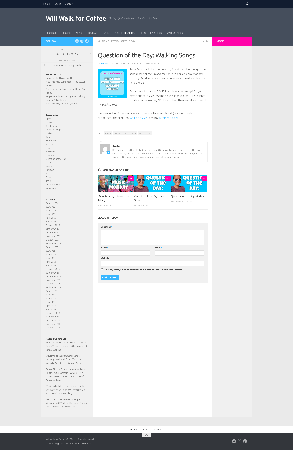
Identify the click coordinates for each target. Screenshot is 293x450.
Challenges (52, 32)
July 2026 (50, 206)
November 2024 (54, 280)
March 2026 (51, 221)
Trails (48, 181)
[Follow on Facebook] (77, 41)
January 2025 (52, 272)
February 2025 (53, 269)
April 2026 (51, 217)
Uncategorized (53, 184)
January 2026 (52, 228)
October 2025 (53, 239)
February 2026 (53, 225)
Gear (48, 137)
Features (66, 32)
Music (79, 32)
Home (46, 3)
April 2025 (51, 261)
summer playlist (168, 117)
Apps (48, 118)
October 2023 (53, 327)
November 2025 (54, 236)
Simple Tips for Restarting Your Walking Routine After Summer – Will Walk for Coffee (65, 373)
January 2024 (52, 316)
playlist (108, 133)
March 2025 (51, 265)
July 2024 (50, 294)
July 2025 (50, 250)
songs (134, 133)
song (127, 133)
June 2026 (51, 210)
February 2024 (53, 313)
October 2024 (53, 283)
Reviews (92, 32)
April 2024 (51, 305)
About (57, 3)
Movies (49, 144)
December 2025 (53, 232)
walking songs (145, 133)
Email (158, 247)
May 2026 (50, 214)
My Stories (156, 32)
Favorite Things (174, 32)
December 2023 (53, 320)
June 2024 (51, 298)
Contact (69, 3)
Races (143, 32)
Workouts (51, 188)
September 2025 (54, 243)
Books (49, 122)
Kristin (104, 63)
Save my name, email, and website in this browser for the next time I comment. (144, 269)
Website (105, 258)
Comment (106, 227)
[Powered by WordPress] (58, 444)
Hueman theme (84, 444)
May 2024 (50, 302)
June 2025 (51, 254)
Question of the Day (124, 32)
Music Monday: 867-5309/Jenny (61, 103)
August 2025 (52, 247)
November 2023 (54, 324)
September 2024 (54, 287)
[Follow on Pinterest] (87, 41)
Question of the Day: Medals (187, 196)
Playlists (50, 155)
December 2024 (53, 276)
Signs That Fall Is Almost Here (60, 78)
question (118, 133)
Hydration (51, 140)
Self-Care (50, 173)
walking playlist (139, 117)
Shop (106, 32)
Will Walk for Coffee (76, 18)
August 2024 (52, 291)
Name (104, 247)
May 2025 (50, 258)
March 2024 (51, 309)
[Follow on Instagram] (82, 41)
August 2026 (52, 203)
